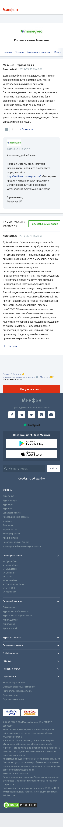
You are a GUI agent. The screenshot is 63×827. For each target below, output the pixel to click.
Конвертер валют (11, 534)
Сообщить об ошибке (31, 478)
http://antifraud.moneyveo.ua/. (24, 176)
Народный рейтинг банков (16, 542)
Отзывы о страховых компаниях (19, 687)
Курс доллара (10, 500)
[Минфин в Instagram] (41, 414)
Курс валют (8, 496)
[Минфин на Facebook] (11, 414)
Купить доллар (10, 620)
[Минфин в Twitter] (31, 414)
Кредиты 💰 (18, 374)
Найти (53, 468)
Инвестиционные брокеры (16, 517)
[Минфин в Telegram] (21, 414)
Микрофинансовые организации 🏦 (20, 377)
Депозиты (8, 525)
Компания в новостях (39, 52)
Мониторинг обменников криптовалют (22, 546)
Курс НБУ (7, 508)
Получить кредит (31, 389)
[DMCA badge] (31, 805)
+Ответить (26, 129)
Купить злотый (10, 628)
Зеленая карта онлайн (14, 682)
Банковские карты (12, 513)
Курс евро (8, 504)
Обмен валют (9, 607)
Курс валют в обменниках (16, 611)
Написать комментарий (44, 223)
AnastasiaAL (10, 69)
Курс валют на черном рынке (17, 615)
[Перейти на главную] (10, 10)
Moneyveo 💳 (46, 377)
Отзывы (19, 52)
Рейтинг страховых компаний (17, 691)
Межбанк (7, 521)
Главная (7, 52)
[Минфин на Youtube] (51, 414)
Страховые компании (13, 699)
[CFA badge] (47, 713)
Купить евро (9, 624)
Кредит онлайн (10, 538)
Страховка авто (10, 695)
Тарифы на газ (10, 529)
